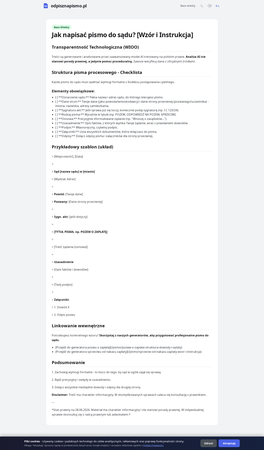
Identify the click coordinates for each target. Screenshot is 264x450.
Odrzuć (208, 443)
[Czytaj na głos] (209, 5)
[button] (65, 6)
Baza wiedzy (187, 5)
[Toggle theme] (202, 6)
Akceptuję (229, 443)
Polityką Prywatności (153, 445)
